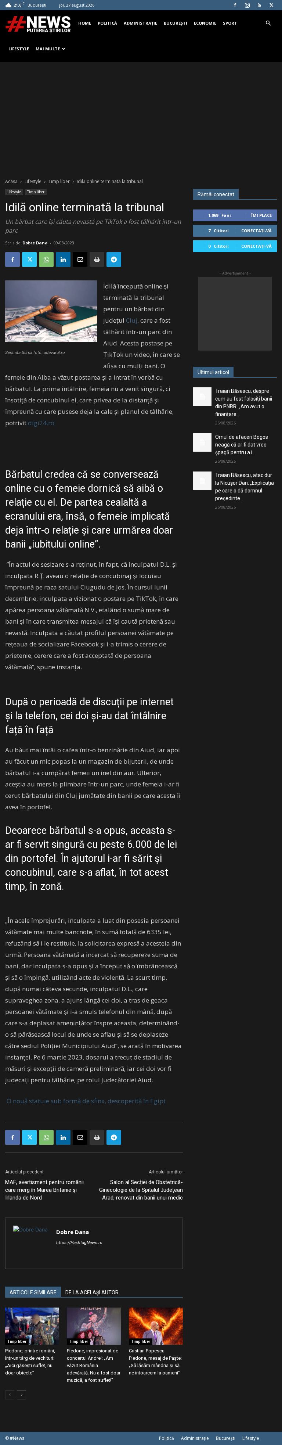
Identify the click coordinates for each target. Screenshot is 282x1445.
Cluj (131, 320)
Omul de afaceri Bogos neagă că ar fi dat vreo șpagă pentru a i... (241, 444)
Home (84, 23)
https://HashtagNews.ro (79, 1242)
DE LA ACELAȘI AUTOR (92, 1292)
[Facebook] (235, 5)
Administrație (140, 23)
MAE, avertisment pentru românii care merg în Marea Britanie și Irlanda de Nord (44, 1190)
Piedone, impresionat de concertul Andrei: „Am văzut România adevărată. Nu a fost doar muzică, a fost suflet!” (93, 1365)
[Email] (80, 259)
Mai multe (48, 48)
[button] (268, 23)
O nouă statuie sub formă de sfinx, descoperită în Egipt (85, 1101)
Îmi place (261, 215)
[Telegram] (113, 259)
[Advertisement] (141, 116)
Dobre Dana (35, 242)
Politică (107, 23)
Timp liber (59, 181)
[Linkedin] (63, 259)
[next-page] (21, 1394)
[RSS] (259, 5)
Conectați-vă (256, 230)
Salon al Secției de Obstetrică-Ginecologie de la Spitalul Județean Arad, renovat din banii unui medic (141, 1190)
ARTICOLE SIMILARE (33, 1292)
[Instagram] (247, 5)
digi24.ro (41, 423)
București (175, 23)
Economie (205, 23)
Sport (230, 23)
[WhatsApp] (46, 259)
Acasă (11, 181)
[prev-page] (9, 1394)
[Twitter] (271, 5)
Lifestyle (18, 48)
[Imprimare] (97, 259)
